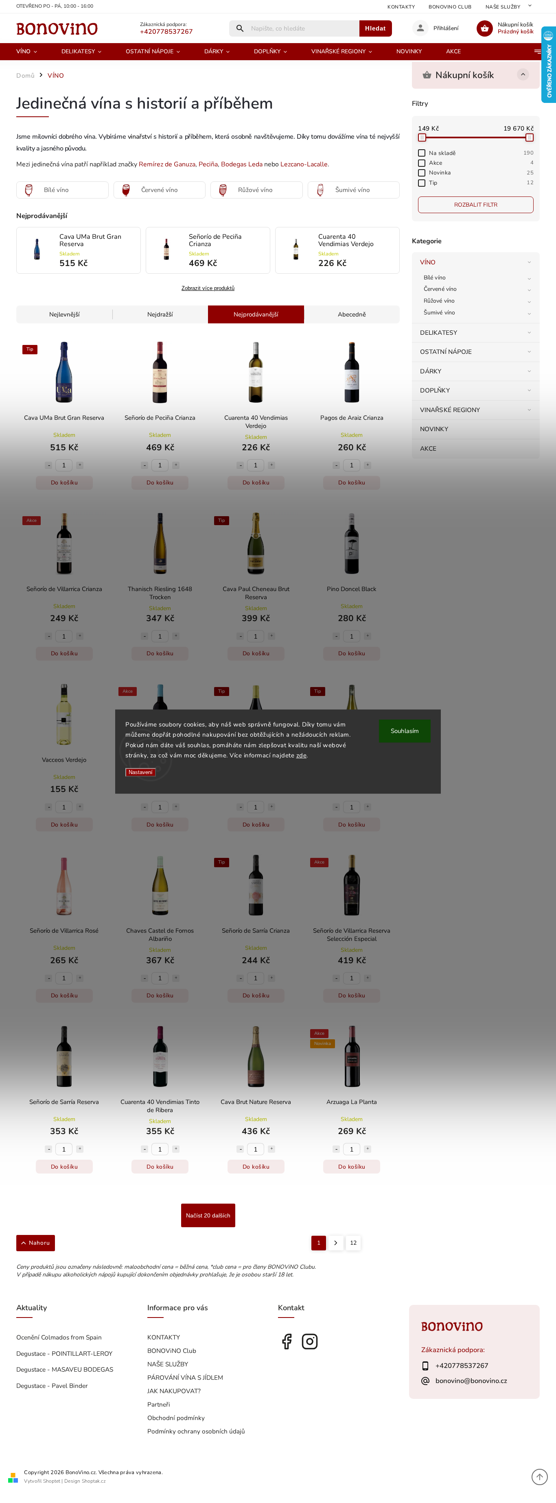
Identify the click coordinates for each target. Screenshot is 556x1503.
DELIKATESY (438, 332)
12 (353, 1243)
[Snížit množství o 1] (48, 465)
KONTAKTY (401, 7)
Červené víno (440, 289)
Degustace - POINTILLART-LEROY (64, 1353)
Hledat (375, 28)
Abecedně (352, 314)
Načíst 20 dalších (208, 1215)
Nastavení (141, 772)
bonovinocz (309, 1341)
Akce (481, 163)
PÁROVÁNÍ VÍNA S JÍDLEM (185, 1377)
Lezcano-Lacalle (304, 164)
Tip (481, 183)
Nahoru (39, 1243)
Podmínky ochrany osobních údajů (196, 1431)
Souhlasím (405, 731)
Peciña (208, 164)
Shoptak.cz (94, 1481)
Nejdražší (160, 314)
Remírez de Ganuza (167, 164)
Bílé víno (435, 277)
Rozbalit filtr (475, 205)
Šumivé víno (439, 312)
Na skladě (481, 153)
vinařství (139, 136)
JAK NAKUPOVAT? (174, 1391)
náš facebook (286, 1341)
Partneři (158, 1404)
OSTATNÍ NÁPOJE (446, 351)
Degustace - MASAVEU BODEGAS (64, 1369)
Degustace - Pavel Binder (52, 1385)
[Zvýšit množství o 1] (79, 465)
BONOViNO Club (450, 7)
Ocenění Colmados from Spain (59, 1337)
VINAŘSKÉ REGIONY (450, 410)
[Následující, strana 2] (336, 1243)
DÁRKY (431, 371)
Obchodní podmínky (176, 1418)
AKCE (428, 448)
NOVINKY (434, 429)
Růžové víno (439, 301)
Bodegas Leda (242, 164)
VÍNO (428, 262)
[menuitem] (32, 51)
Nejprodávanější (256, 314)
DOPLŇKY (435, 390)
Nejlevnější (64, 314)
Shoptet (51, 1481)
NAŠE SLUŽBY (503, 7)
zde (301, 755)
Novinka (481, 173)
